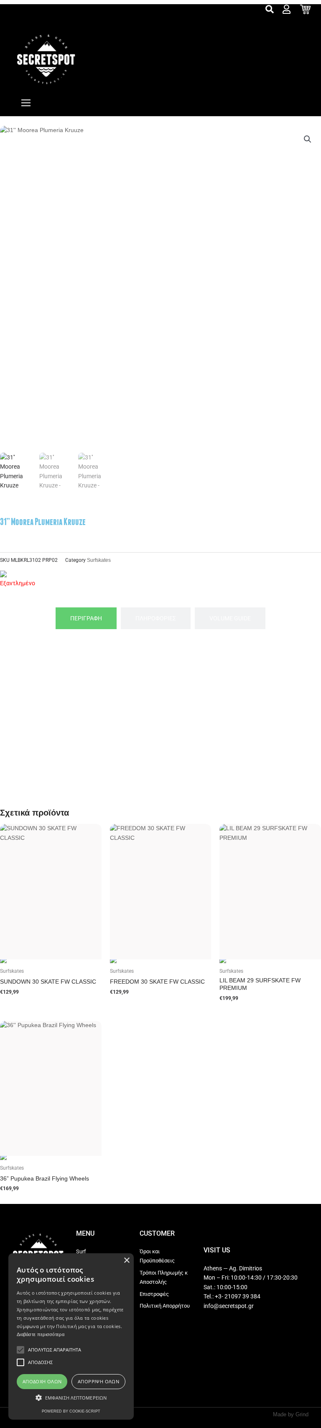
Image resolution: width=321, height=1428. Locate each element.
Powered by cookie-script (71, 1411)
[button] (307, 139)
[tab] (86, 618)
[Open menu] (26, 103)
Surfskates (99, 560)
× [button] (126, 1260)
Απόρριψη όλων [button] (98, 1381)
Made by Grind (290, 1414)
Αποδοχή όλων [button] (42, 1381)
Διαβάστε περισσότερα (40, 1334)
